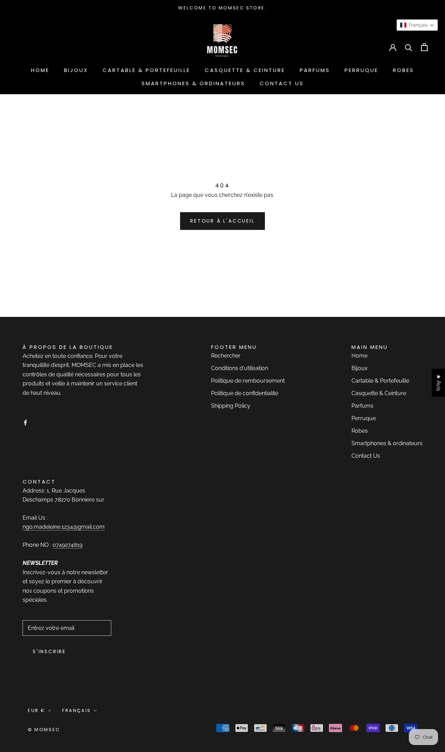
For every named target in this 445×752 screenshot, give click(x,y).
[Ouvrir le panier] (424, 47)
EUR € (26, 47)
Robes (403, 70)
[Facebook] (25, 422)
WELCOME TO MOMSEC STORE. (222, 8)
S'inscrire (49, 651)
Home (40, 70)
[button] (417, 25)
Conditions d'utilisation (239, 368)
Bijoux (76, 70)
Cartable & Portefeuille (146, 70)
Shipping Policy (230, 405)
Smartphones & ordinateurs (193, 83)
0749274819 (67, 545)
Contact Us (282, 83)
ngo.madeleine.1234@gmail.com (64, 526)
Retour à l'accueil (222, 220)
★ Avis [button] (438, 382)
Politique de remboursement (248, 380)
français (65, 47)
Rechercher (226, 355)
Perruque (361, 70)
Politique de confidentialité (244, 393)
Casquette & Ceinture (245, 70)
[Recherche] (408, 47)
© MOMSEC (44, 729)
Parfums (315, 70)
